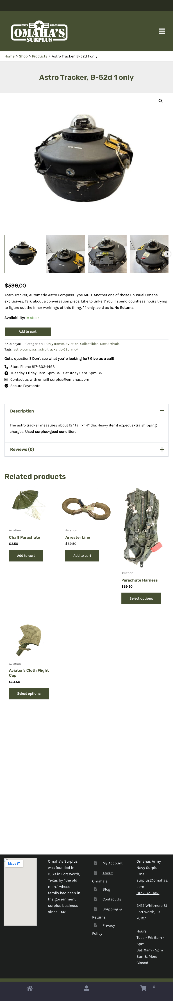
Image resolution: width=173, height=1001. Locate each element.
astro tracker (48, 349)
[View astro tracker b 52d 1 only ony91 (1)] (24, 254)
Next (167, 254)
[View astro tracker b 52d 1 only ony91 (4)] (149, 254)
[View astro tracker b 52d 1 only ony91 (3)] (107, 254)
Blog (106, 889)
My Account (112, 863)
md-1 (75, 349)
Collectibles (89, 344)
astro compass (25, 349)
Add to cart (27, 331)
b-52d (65, 349)
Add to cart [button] (26, 555)
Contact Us (111, 899)
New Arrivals (110, 344)
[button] (161, 101)
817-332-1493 (148, 893)
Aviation (72, 344)
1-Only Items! (54, 344)
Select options (141, 598)
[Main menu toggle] (162, 31)
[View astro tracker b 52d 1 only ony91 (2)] (65, 254)
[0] (143, 989)
